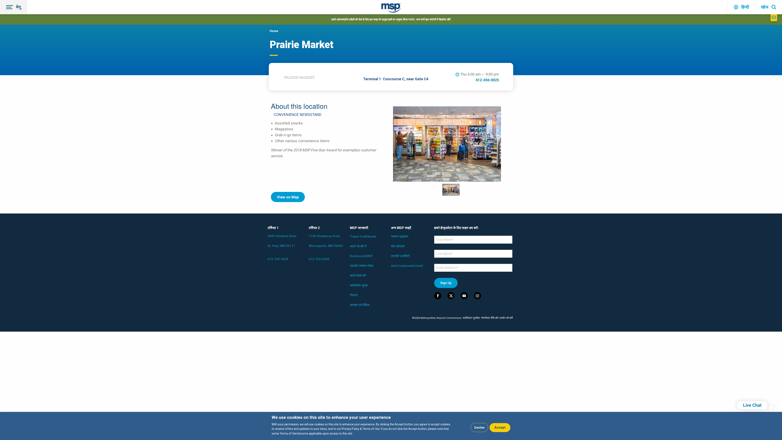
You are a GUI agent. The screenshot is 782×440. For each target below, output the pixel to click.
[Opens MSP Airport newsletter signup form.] (774, 17)
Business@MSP (361, 256)
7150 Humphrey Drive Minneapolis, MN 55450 (326, 241)
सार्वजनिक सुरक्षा (359, 285)
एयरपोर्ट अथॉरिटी (400, 256)
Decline (479, 427)
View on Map (288, 197)
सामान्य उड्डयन (399, 236)
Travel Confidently (363, 236)
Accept (499, 427)
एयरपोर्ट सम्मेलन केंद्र (361, 266)
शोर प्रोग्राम (398, 246)
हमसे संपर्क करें (358, 275)
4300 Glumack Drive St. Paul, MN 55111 (282, 241)
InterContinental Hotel (407, 266)
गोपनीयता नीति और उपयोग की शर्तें (497, 317)
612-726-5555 (278, 259)
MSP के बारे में (358, 246)
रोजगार (354, 295)
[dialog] (391, 426)
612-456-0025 (487, 80)
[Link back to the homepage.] (391, 8)
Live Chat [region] (752, 405)
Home (274, 31)
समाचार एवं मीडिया (359, 305)
